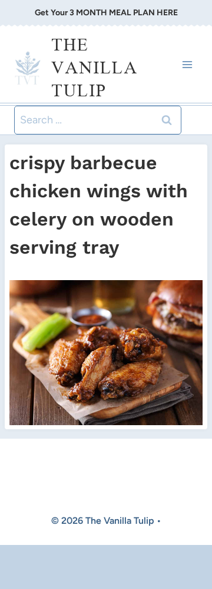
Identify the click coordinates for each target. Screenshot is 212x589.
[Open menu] (187, 64)
